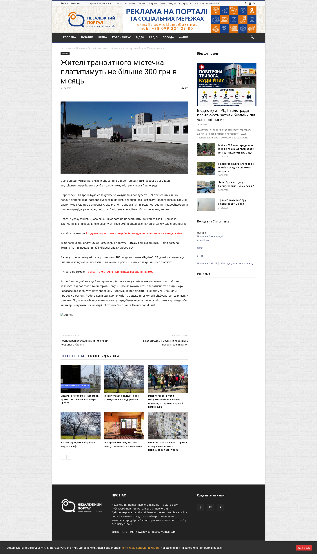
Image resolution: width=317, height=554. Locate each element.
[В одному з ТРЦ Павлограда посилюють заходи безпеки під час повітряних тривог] (226, 84)
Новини (87, 37)
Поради (141, 3)
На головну (67, 48)
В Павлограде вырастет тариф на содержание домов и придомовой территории (168, 446)
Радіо (119, 3)
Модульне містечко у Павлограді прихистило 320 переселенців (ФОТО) (80, 399)
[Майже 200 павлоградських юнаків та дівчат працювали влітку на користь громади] (206, 149)
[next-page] (68, 457)
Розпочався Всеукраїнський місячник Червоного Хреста (84, 342)
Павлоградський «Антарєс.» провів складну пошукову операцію (236, 167)
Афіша (184, 37)
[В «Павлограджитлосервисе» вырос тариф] (81, 425)
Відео (140, 37)
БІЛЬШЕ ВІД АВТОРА (103, 356)
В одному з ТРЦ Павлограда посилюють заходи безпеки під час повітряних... (226, 115)
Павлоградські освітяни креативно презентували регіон (165, 342)
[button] (252, 37)
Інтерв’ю (152, 3)
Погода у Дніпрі (207, 263)
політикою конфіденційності (140, 547)
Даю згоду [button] (304, 547)
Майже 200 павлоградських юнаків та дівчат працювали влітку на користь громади (236, 149)
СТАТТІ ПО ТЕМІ (73, 356)
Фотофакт (130, 3)
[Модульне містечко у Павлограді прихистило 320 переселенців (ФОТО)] (81, 379)
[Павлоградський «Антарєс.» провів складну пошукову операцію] (206, 168)
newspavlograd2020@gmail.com (156, 531)
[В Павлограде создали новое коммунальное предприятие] (124, 379)
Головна (69, 37)
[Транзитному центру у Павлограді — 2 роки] (206, 204)
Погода (168, 37)
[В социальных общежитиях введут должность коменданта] (124, 425)
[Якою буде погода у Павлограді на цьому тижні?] (206, 187)
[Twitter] (254, 3)
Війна (102, 37)
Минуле (172, 3)
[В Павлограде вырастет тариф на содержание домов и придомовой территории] (168, 425)
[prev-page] (63, 457)
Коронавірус (121, 37)
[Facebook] (245, 3)
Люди (162, 3)
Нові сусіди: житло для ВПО (207, 3)
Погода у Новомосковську (237, 263)
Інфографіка (185, 3)
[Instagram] (250, 3)
